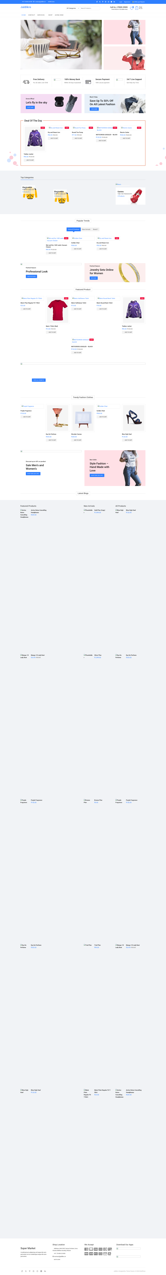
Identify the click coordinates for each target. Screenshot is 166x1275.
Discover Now (31, 276)
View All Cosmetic (38, 380)
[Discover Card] (110, 1249)
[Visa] (96, 1249)
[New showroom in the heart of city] (61, 44)
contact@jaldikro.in (40, 1)
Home (24, 15)
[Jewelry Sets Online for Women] (114, 264)
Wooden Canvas (76, 434)
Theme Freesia (130, 1271)
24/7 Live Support (134, 79)
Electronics (27, 187)
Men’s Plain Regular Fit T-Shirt (30, 303)
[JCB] (91, 1254)
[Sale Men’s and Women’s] (51, 451)
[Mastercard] (91, 1249)
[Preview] (44, 140)
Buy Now (93, 278)
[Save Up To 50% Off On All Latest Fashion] (114, 95)
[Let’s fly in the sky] (51, 95)
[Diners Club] (105, 1249)
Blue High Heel (127, 434)
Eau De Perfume (51, 434)
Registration (127, 2)
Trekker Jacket (28, 154)
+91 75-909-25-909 (27, 1)
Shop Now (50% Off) (97, 475)
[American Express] (86, 1249)
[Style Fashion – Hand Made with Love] (114, 451)
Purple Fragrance (26, 411)
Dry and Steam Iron (54, 132)
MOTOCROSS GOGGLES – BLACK (106, 135)
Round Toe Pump (77, 132)
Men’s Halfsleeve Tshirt (78, 303)
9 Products (25, 192)
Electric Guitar (124, 132)
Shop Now (30, 107)
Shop (50, 15)
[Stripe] (86, 1254)
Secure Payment (102, 79)
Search (97, 8)
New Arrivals (86, 229)
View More (94, 109)
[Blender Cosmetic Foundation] (83, 364)
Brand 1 (95, 229)
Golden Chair (75, 243)
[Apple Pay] (96, 1254)
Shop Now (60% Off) (33, 473)
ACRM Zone (51, 1)
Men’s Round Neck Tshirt (104, 303)
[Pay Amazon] (101, 1254)
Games (121, 191)
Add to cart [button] (30, 160)
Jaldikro (26, 7)
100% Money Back (72, 79)
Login (120, 2)
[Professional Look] (51, 264)
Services (40, 15)
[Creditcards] (105, 1254)
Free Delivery (38, 79)
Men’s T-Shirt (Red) (52, 326)
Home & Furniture (73, 229)
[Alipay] (109, 1254)
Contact (31, 15)
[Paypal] (101, 1249)
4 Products (121, 196)
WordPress (142, 1271)
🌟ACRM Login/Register (138, 2)
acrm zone (57, 1259)
